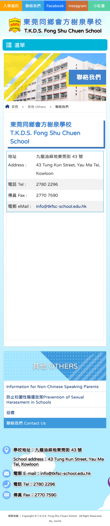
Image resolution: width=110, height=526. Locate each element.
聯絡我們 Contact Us (26, 423)
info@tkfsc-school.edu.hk (61, 206)
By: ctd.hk (55, 521)
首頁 (15, 106)
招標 (10, 412)
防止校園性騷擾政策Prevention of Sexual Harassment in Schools (45, 399)
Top (108, 514)
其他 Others (37, 106)
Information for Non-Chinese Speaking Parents (52, 386)
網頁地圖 (13, 515)
